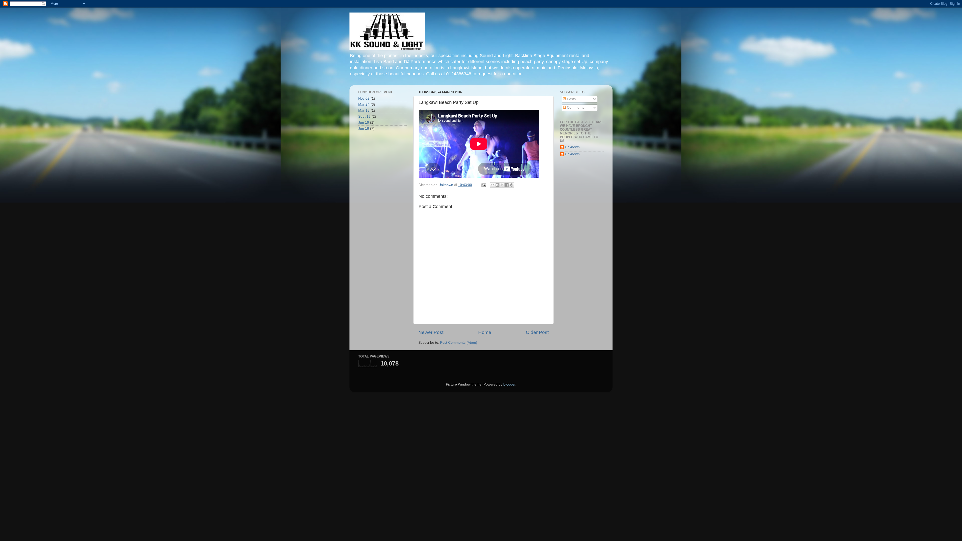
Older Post (537, 332)
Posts (571, 99)
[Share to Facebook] (506, 185)
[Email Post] (483, 185)
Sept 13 (364, 116)
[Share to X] (502, 185)
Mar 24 (364, 104)
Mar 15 (364, 110)
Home (484, 332)
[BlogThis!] (497, 185)
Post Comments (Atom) (458, 342)
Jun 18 (363, 128)
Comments (575, 107)
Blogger (509, 384)
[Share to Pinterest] (511, 185)
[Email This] (492, 185)
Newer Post (430, 332)
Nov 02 (364, 98)
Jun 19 (363, 122)
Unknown (572, 147)
